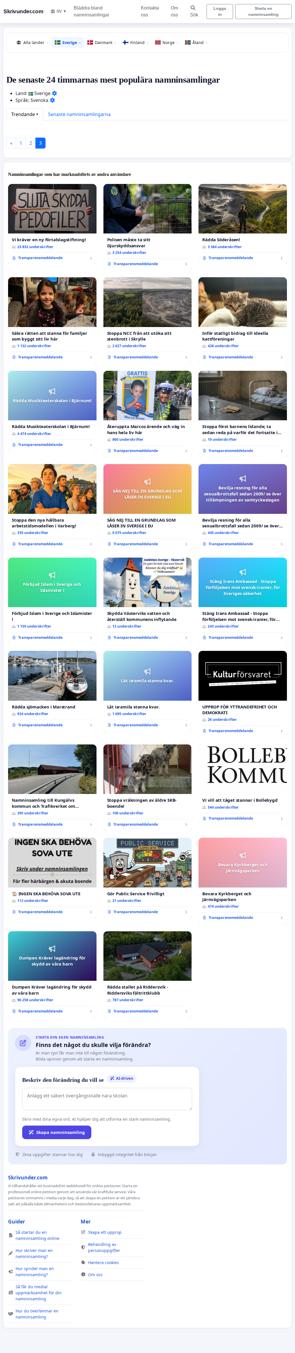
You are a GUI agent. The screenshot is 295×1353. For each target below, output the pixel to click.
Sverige (71, 42)
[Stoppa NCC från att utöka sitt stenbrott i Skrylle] (147, 320)
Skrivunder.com (23, 11)
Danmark (105, 42)
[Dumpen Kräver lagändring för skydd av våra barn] (52, 974)
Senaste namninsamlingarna (79, 114)
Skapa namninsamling (60, 1132)
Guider (16, 1221)
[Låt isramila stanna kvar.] (147, 691)
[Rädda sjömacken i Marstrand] (52, 691)
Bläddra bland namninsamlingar (91, 11)
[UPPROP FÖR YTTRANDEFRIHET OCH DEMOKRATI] (242, 694)
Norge (170, 42)
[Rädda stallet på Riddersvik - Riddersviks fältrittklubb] (147, 974)
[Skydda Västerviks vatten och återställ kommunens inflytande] (147, 601)
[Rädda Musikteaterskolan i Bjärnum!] (52, 411)
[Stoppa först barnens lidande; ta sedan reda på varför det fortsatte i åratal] (242, 414)
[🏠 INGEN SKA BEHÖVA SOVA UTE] (52, 878)
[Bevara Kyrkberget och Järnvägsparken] (242, 881)
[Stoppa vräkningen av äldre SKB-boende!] (147, 787)
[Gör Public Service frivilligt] (147, 878)
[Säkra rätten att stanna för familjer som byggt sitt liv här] (52, 320)
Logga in (219, 11)
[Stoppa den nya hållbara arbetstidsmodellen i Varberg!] (52, 507)
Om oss (174, 11)
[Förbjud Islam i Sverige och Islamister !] (52, 601)
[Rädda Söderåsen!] (242, 224)
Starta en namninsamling (263, 11)
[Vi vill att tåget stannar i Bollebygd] (242, 784)
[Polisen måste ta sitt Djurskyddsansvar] (147, 227)
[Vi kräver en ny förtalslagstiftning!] (52, 224)
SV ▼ (61, 11)
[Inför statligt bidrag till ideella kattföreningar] (242, 320)
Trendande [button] (23, 114)
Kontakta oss (150, 11)
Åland (199, 42)
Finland (139, 42)
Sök (194, 14)
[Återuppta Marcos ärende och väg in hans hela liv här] (147, 414)
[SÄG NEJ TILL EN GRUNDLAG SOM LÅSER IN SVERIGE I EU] (147, 507)
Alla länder (35, 42)
